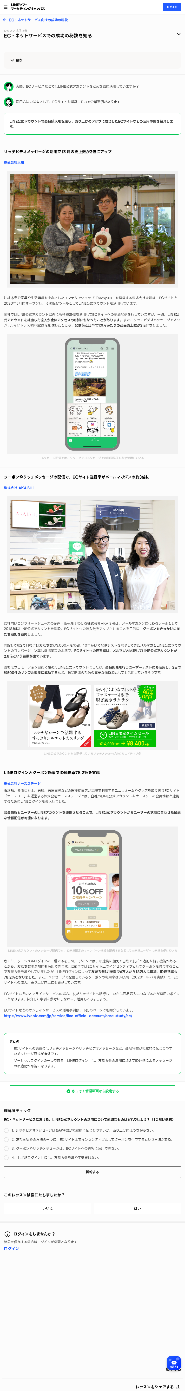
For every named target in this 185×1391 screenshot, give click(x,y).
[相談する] (174, 1363)
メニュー (5, 7)
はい (137, 1208)
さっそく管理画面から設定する (95, 1091)
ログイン (172, 7)
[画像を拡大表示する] (92, 229)
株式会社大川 (14, 162)
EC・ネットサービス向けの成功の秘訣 (38, 20)
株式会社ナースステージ (22, 783)
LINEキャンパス (28, 6)
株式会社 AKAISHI (18, 488)
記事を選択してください (92, 35)
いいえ (48, 1208)
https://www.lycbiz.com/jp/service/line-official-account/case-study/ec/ (68, 1015)
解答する (92, 1172)
